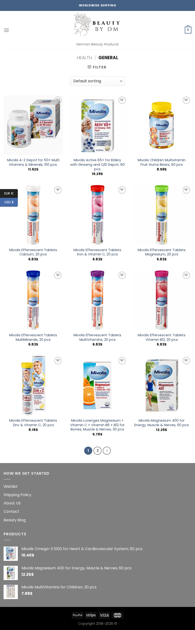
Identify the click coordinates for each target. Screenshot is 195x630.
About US (12, 503)
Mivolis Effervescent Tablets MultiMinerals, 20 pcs (33, 337)
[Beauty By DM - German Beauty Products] (97, 25)
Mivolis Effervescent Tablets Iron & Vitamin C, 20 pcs (97, 252)
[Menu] (6, 30)
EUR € (9, 193)
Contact (11, 511)
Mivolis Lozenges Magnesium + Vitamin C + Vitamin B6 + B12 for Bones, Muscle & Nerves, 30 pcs (97, 425)
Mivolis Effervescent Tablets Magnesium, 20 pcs (161, 252)
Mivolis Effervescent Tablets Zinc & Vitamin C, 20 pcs (33, 422)
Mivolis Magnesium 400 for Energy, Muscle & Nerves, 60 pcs (161, 422)
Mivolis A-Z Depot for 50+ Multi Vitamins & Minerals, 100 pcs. (33, 162)
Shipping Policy (17, 495)
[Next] (107, 451)
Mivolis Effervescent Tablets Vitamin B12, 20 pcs (161, 337)
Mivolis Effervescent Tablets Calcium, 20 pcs (33, 252)
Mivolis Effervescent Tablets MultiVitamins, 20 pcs (97, 337)
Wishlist (11, 486)
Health (84, 58)
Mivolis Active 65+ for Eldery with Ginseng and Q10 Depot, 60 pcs (97, 164)
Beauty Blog (15, 520)
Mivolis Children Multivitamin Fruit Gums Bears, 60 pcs (161, 162)
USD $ (9, 202)
